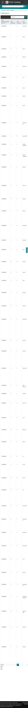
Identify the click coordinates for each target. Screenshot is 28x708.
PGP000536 (3, 185)
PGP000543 (3, 272)
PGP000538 (3, 144)
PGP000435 (3, 572)
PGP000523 (3, 77)
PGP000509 (3, 225)
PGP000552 (3, 519)
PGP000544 (3, 280)
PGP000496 (3, 441)
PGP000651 (3, 340)
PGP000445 (3, 154)
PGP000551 (3, 464)
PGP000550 (3, 489)
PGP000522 (3, 36)
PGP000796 (3, 66)
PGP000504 (3, 505)
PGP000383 (3, 385)
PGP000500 (3, 627)
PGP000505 (3, 559)
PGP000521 (3, 57)
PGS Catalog (3, 10)
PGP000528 (3, 319)
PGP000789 (3, 210)
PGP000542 (3, 261)
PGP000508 (3, 305)
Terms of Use (10, 706)
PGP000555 (3, 584)
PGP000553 (3, 48)
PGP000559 (3, 167)
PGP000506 (3, 393)
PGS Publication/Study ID (5, 22)
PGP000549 (3, 596)
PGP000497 (3, 368)
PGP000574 (3, 532)
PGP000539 (3, 136)
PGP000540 (3, 198)
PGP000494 (3, 477)
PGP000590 (3, 96)
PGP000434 (3, 545)
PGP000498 (3, 351)
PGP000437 (3, 240)
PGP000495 (3, 429)
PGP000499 (3, 292)
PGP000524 (3, 105)
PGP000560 (3, 646)
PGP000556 (3, 611)
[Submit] (25, 6)
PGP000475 (3, 403)
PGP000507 (3, 417)
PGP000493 (3, 456)
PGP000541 (3, 249)
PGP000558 (3, 26)
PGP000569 (3, 87)
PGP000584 (3, 122)
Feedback (26, 250)
